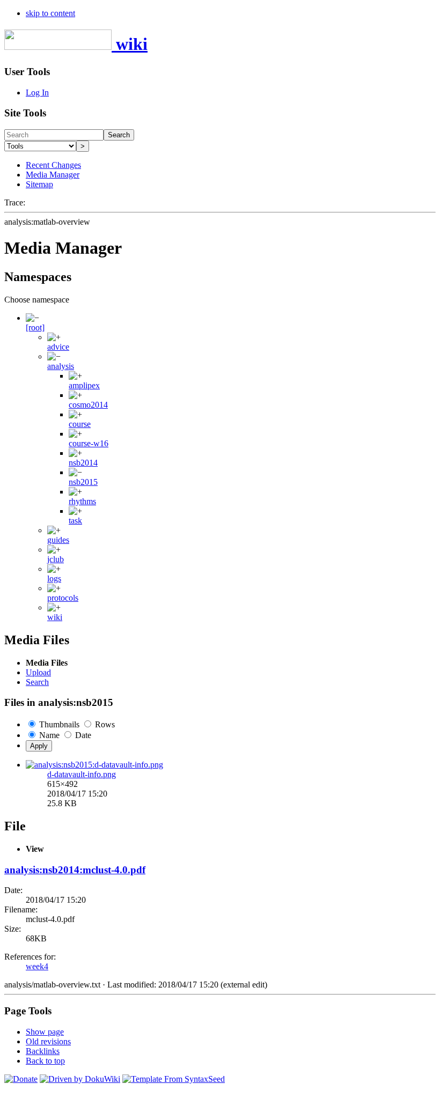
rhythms (82, 501)
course (80, 424)
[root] (35, 327)
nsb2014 (83, 462)
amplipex (84, 385)
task (75, 520)
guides (58, 539)
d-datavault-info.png (81, 774)
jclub (55, 559)
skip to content (50, 13)
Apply (39, 746)
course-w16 (88, 443)
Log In (37, 92)
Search (119, 135)
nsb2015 (83, 482)
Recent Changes (53, 165)
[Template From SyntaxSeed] (173, 1079)
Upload (38, 672)
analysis (60, 366)
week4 (37, 966)
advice (58, 346)
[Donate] (21, 1079)
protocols (62, 597)
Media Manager (52, 174)
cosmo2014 (88, 404)
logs (54, 578)
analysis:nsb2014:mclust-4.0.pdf (74, 869)
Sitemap (39, 184)
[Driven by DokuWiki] (80, 1079)
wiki (54, 617)
